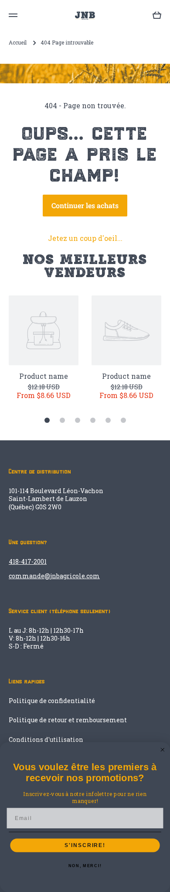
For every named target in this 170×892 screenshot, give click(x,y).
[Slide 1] (47, 420)
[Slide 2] (62, 420)
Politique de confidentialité (52, 700)
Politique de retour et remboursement (68, 720)
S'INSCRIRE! (85, 845)
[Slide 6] (123, 420)
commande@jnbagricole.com (54, 576)
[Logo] (85, 15)
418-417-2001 (28, 561)
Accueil (18, 42)
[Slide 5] (108, 420)
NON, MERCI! (85, 866)
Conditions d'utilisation (46, 739)
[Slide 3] (77, 420)
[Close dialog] (162, 750)
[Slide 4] (92, 420)
